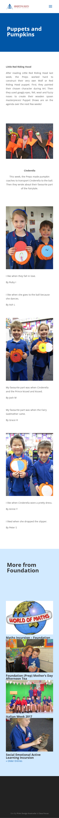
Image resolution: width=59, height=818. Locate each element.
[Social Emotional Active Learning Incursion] (29, 734)
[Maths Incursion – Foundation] (29, 617)
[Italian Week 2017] (29, 696)
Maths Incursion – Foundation (28, 638)
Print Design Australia (26, 813)
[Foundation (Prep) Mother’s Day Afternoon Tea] (29, 655)
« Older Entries (14, 760)
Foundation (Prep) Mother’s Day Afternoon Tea (29, 677)
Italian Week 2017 (19, 716)
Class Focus (44, 813)
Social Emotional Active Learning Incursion (23, 756)
